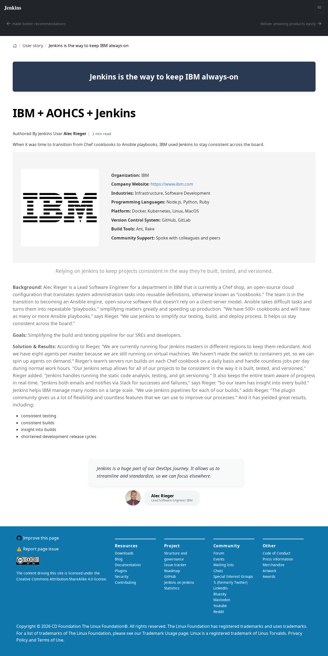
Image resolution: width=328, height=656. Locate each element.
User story (33, 45)
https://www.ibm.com (172, 184)
